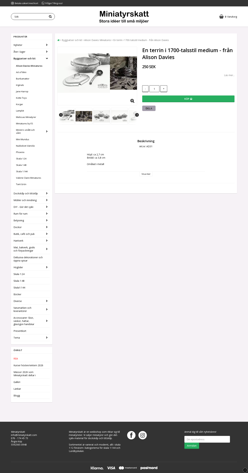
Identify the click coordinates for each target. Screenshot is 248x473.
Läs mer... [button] (229, 75)
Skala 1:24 (21, 158)
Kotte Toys (21, 97)
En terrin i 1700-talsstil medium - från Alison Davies (141, 40)
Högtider (18, 267)
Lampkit (20, 110)
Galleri (16, 382)
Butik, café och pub (24, 233)
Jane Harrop (22, 91)
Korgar (19, 104)
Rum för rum (20, 213)
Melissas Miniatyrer (26, 117)
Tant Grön (21, 184)
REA (15, 358)
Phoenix (20, 152)
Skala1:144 (19, 287)
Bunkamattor (22, 78)
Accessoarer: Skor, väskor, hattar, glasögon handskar (23, 321)
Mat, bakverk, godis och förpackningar (24, 249)
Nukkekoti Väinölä (25, 145)
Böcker (17, 294)
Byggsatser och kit (24, 58)
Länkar (17, 388)
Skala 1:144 (21, 171)
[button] (228, 16)
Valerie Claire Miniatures (28, 177)
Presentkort (19, 330)
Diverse (17, 301)
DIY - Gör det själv (23, 206)
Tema (16, 337)
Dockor (17, 227)
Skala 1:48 (21, 164)
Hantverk (18, 240)
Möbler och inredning (25, 200)
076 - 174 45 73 (19, 438)
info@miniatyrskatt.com (24, 435)
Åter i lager (19, 51)
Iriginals (20, 85)
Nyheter (17, 45)
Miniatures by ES (24, 123)
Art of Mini (21, 72)
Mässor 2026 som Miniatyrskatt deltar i (24, 373)
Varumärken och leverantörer (22, 309)
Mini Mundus (22, 139)
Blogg (16, 395)
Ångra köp (16, 441)
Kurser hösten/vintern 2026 (28, 365)
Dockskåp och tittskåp (25, 193)
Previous (61, 115)
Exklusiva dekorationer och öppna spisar (28, 259)
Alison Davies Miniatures (29, 65)
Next (137, 115)
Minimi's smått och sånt (25, 131)
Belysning (18, 220)
